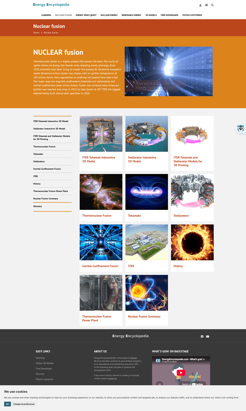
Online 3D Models (45, 363)
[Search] (212, 5)
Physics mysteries (44, 379)
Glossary (40, 373)
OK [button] (7, 404)
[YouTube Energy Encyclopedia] (207, 336)
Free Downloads (44, 368)
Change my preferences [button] (23, 404)
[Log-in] (200, 5)
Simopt (134, 358)
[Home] (51, 5)
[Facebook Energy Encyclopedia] (202, 336)
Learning (40, 357)
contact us (112, 378)
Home (36, 32)
